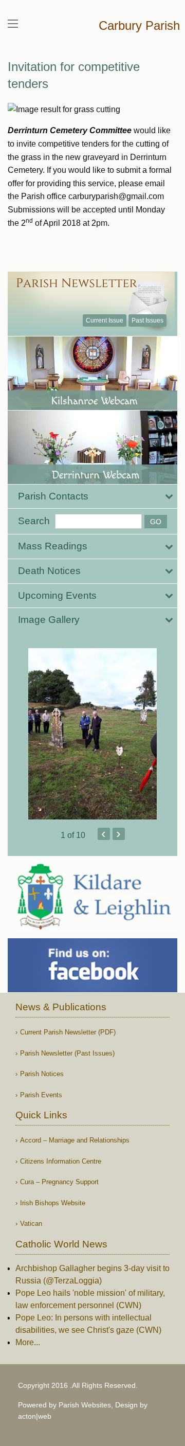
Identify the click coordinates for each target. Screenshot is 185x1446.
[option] (92, 733)
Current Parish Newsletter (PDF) (68, 1032)
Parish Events (41, 1095)
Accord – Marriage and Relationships (75, 1140)
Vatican (31, 1223)
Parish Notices (42, 1073)
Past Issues (147, 320)
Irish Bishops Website (52, 1203)
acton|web (34, 1416)
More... (27, 1342)
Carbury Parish (139, 25)
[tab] (92, 497)
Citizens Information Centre (60, 1161)
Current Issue (104, 320)
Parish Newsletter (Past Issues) (67, 1053)
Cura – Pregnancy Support (59, 1182)
